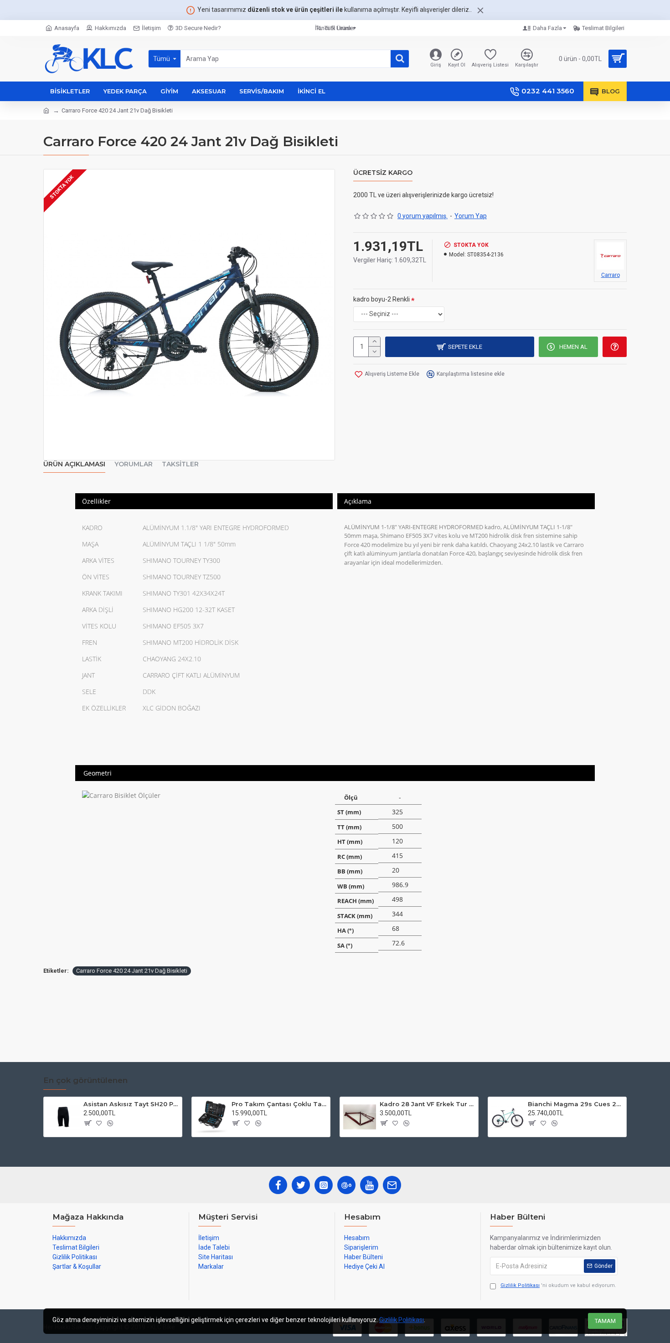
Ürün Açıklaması (74, 464)
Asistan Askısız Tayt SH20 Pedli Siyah (131, 1104)
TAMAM (605, 1320)
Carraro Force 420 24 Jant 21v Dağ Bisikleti (131, 970)
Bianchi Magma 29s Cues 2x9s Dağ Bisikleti (575, 1104)
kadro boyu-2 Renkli (381, 299)
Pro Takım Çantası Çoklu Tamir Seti (279, 1104)
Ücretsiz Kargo (382, 173)
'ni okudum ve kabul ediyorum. (558, 1285)
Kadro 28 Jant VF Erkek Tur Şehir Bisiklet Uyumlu (427, 1104)
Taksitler (180, 464)
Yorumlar (133, 464)
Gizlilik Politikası (401, 1319)
